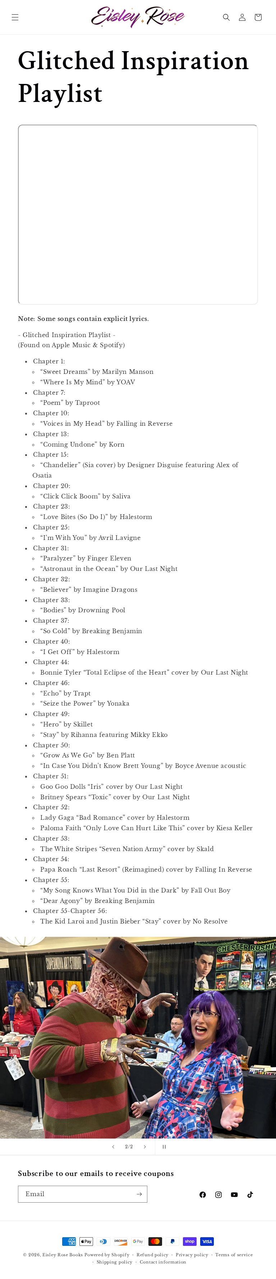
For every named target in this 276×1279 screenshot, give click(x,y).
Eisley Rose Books (62, 1254)
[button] (15, 17)
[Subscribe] (139, 1194)
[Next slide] (145, 1147)
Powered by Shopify (107, 1254)
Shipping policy (115, 1262)
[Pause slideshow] (163, 1147)
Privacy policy (192, 1254)
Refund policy (153, 1254)
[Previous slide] (113, 1147)
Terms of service (234, 1254)
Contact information (163, 1262)
